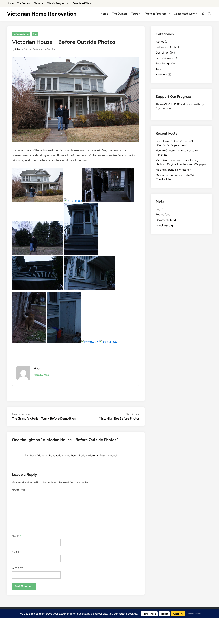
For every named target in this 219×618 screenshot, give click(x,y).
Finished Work (164, 58)
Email (17, 552)
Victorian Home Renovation (41, 13)
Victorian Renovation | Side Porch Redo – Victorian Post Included (77, 455)
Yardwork (161, 74)
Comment (20, 490)
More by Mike (41, 374)
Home (10, 3)
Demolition (162, 52)
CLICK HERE (172, 104)
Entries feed (163, 214)
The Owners (23, 3)
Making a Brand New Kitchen (173, 169)
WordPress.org (164, 225)
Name (17, 536)
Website (17, 568)
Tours (37, 3)
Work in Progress (56, 3)
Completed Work (82, 3)
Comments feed (166, 220)
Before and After (21, 34)
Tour (35, 34)
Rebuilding (162, 63)
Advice (160, 41)
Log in (159, 209)
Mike (17, 49)
